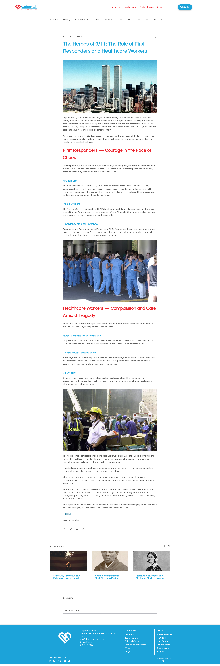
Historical (75, 520)
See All (167, 546)
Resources (109, 20)
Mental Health (81, 20)
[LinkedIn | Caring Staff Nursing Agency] (61, 661)
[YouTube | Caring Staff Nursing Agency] (65, 661)
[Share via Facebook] (64, 529)
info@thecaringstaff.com (92, 639)
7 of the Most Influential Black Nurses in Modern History (107, 577)
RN (138, 20)
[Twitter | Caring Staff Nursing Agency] (69, 661)
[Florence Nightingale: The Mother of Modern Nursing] (151, 561)
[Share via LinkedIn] (76, 529)
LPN (130, 20)
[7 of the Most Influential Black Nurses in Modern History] (110, 561)
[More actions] (155, 36)
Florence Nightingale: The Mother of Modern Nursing (150, 577)
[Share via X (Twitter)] (70, 529)
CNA (121, 20)
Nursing (66, 20)
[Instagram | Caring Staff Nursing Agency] (50, 661)
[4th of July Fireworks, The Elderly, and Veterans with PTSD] (68, 561)
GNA (147, 20)
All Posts (54, 20)
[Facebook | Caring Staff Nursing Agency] (53, 661)
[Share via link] (83, 529)
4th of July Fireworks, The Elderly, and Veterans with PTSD (66, 577)
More (156, 20)
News (96, 20)
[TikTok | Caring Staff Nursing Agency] (57, 661)
